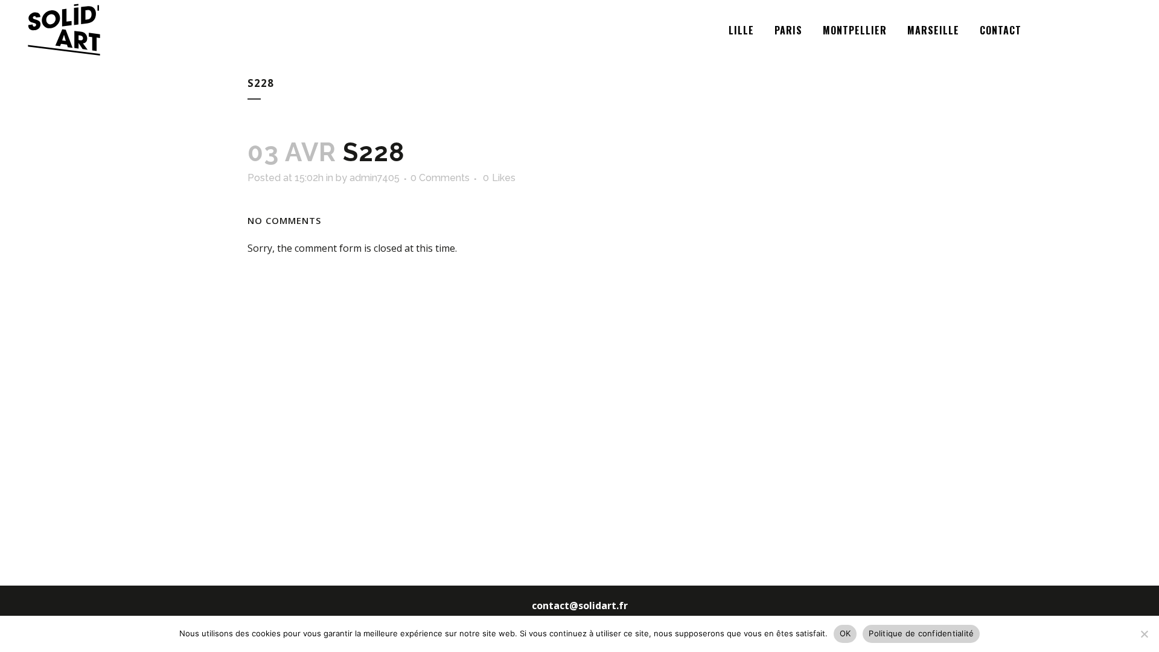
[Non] (1144, 634)
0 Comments (440, 178)
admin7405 (375, 178)
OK (845, 633)
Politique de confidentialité (921, 633)
